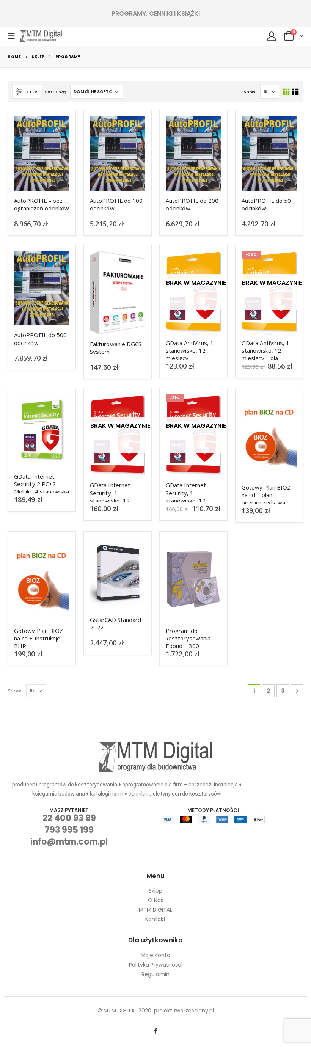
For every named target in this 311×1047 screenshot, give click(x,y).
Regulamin (155, 974)
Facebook (155, 1031)
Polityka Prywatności (155, 965)
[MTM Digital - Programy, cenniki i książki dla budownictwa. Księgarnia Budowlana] (41, 36)
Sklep (155, 891)
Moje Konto (155, 955)
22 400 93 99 (69, 818)
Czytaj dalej (208, 263)
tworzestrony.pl (194, 1010)
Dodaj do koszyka (57, 129)
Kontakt (155, 919)
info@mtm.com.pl (69, 842)
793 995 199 (69, 830)
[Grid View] (286, 92)
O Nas (155, 900)
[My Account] (271, 36)
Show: (249, 92)
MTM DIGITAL (155, 910)
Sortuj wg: (55, 92)
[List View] (295, 92)
